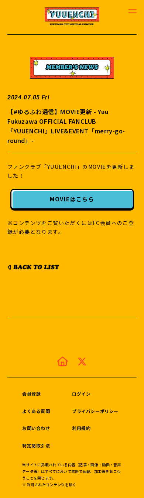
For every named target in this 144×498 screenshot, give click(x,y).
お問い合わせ (36, 428)
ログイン (81, 393)
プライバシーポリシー (95, 411)
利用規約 (81, 428)
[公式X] (82, 361)
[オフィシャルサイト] (62, 361)
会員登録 (31, 393)
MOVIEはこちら (72, 199)
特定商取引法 (36, 445)
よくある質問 (36, 411)
